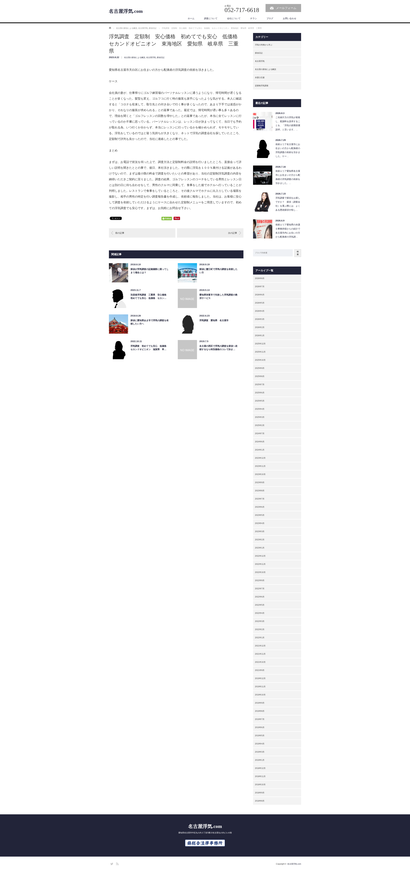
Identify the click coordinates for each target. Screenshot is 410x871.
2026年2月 (259, 327)
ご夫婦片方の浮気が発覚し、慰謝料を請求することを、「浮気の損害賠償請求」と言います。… (287, 123)
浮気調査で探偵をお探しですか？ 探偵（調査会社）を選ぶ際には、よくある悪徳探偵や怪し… (287, 204)
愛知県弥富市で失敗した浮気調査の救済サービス (218, 296)
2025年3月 (259, 417)
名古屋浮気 (151, 57)
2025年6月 (259, 393)
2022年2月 (259, 629)
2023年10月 (260, 474)
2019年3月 (259, 752)
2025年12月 (260, 344)
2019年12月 (260, 678)
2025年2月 (259, 425)
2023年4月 (259, 523)
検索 (298, 253)
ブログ (269, 18)
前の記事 (119, 233)
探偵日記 (160, 57)
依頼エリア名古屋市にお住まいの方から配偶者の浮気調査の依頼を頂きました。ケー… (287, 150)
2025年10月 (260, 360)
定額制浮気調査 (261, 86)
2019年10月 (260, 695)
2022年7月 (259, 588)
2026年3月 (259, 319)
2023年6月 (259, 507)
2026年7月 (259, 286)
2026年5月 (259, 303)
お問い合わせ (289, 18)
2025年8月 (259, 376)
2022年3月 (259, 621)
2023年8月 (259, 491)
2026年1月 (259, 335)
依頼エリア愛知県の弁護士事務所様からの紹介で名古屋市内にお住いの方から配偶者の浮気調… (287, 230)
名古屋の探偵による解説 (134, 57)
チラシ (253, 18)
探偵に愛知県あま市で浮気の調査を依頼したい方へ (150, 322)
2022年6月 (259, 597)
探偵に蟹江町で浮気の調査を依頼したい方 (218, 271)
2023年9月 (259, 482)
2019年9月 (259, 703)
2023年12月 (260, 458)
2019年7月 (259, 719)
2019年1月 (259, 760)
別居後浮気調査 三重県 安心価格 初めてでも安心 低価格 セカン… (150, 296)
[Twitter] (111, 863)
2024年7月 (259, 433)
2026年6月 (259, 295)
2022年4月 (259, 613)
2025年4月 (259, 409)
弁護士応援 (260, 77)
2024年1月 (259, 450)
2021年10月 (260, 662)
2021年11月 (260, 654)
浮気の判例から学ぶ (263, 45)
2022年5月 (259, 605)
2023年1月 (259, 548)
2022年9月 (259, 580)
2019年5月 (259, 735)
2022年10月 (260, 572)
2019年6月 (259, 727)
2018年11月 (260, 776)
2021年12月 (260, 646)
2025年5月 (259, 401)
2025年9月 (259, 368)
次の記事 (232, 233)
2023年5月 (259, 515)
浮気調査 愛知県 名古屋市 (214, 320)
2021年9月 (259, 670)
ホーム (191, 18)
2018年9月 (259, 793)
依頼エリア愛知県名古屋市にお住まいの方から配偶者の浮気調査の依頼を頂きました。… (287, 177)
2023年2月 (259, 540)
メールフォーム (286, 8)
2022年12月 (260, 556)
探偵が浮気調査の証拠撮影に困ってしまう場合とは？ (150, 271)
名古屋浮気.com (126, 11)
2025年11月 (260, 352)
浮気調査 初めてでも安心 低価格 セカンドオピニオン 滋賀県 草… (150, 348)
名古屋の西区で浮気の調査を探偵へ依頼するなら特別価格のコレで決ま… (218, 348)
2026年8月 (259, 278)
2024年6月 (259, 442)
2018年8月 (259, 801)
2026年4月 (259, 311)
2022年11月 (260, 564)
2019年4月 (259, 744)
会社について (234, 18)
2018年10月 (260, 784)
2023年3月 (259, 531)
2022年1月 (259, 637)
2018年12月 (260, 768)
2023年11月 (260, 466)
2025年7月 (259, 384)
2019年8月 (259, 711)
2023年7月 (259, 499)
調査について (210, 18)
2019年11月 (260, 686)
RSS (117, 863)
